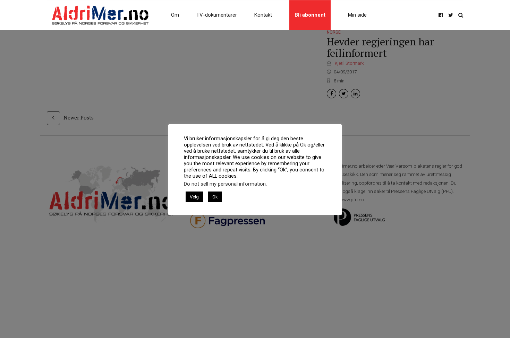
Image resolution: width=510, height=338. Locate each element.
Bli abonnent (310, 15)
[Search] (460, 15)
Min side (357, 15)
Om (175, 15)
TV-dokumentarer (216, 15)
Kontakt (263, 15)
